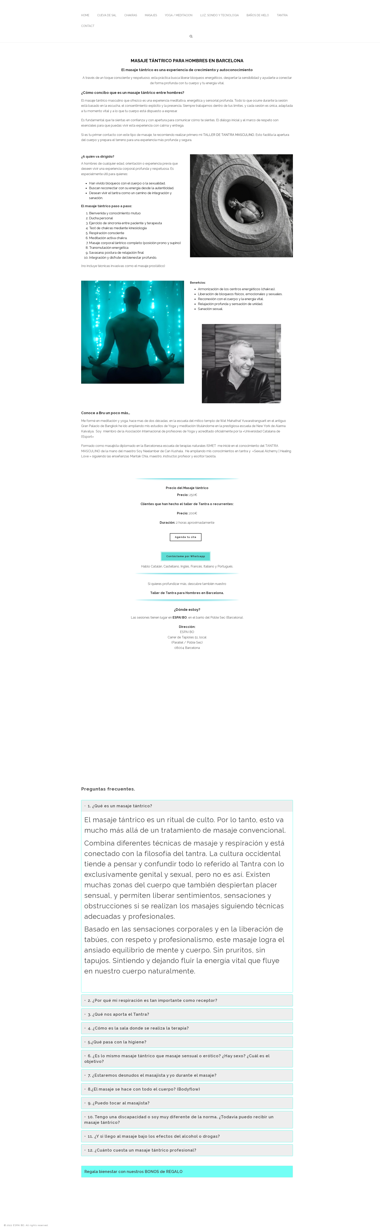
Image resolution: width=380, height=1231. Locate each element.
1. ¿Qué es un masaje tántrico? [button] (120, 806)
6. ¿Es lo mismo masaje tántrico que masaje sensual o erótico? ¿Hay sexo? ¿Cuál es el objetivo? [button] (177, 1059)
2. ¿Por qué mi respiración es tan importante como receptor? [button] (152, 1000)
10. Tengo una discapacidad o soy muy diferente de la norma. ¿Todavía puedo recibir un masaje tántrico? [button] (179, 1120)
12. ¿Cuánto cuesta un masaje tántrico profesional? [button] (142, 1150)
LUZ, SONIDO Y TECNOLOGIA (219, 15)
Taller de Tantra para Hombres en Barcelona (186, 593)
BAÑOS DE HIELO (258, 15)
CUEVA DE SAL (106, 15)
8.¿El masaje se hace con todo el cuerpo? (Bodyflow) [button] (144, 1089)
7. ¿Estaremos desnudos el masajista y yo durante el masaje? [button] (152, 1075)
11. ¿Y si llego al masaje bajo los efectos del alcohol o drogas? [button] (154, 1136)
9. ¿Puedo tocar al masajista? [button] (119, 1103)
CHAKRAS (130, 15)
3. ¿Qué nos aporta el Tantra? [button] (118, 1014)
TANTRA (282, 15)
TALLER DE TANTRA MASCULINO (228, 135)
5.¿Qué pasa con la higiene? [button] (117, 1042)
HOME (85, 15)
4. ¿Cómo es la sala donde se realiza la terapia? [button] (138, 1028)
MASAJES (151, 15)
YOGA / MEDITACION (178, 15)
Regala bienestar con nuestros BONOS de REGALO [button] (133, 1171)
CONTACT (87, 26)
